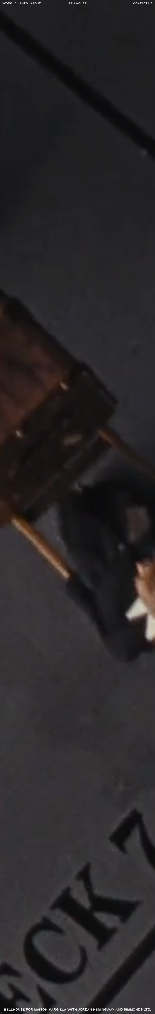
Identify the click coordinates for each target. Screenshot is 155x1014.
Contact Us (143, 3)
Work (7, 3)
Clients (21, 3)
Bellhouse (77, 3)
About (35, 3)
